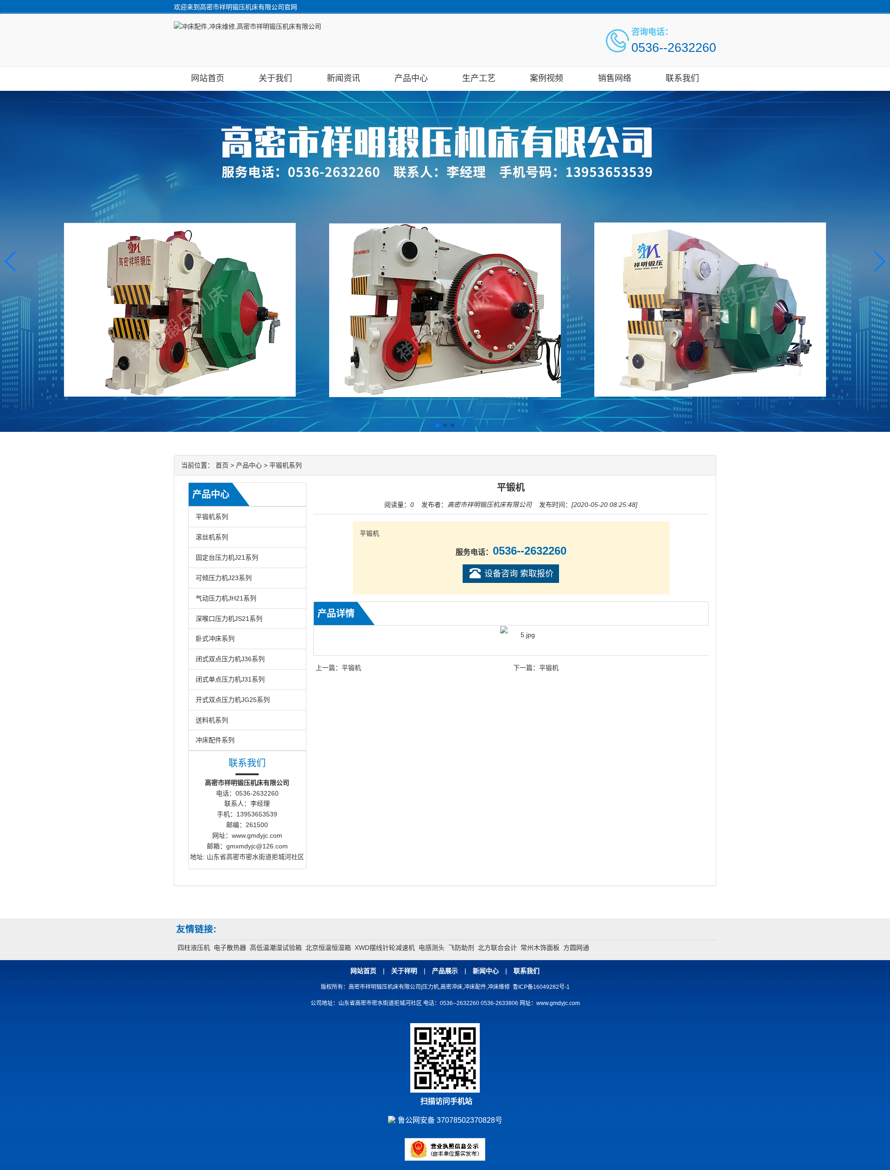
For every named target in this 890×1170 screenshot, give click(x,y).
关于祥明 (404, 970)
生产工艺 (479, 78)
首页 (222, 465)
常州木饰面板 (540, 947)
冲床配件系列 (215, 740)
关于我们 (275, 78)
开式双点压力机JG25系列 (233, 699)
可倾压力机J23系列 (224, 578)
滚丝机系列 (212, 537)
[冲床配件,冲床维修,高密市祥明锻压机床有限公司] (247, 26)
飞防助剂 (461, 947)
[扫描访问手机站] (445, 1060)
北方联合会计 (497, 947)
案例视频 (546, 78)
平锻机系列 (285, 465)
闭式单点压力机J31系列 (230, 679)
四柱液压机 (194, 947)
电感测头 (432, 947)
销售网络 (614, 78)
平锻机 (351, 667)
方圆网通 (576, 947)
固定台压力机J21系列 (227, 557)
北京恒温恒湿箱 (328, 947)
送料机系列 (212, 720)
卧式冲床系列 (215, 638)
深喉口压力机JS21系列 (229, 618)
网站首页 (207, 78)
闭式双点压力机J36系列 (230, 659)
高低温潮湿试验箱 (276, 947)
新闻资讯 (343, 78)
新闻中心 (486, 970)
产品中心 (411, 78)
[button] (879, 261)
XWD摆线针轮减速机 (385, 947)
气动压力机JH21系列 (226, 598)
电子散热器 (230, 947)
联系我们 (682, 78)
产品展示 (445, 970)
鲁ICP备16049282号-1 (541, 987)
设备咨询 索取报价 (518, 573)
